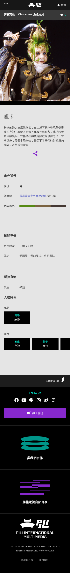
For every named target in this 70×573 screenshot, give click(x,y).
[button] (62, 5)
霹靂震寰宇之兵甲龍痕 (33, 195)
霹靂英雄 (9, 14)
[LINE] (31, 400)
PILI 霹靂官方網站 (35, 5)
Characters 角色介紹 (31, 14)
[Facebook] (16, 400)
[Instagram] (38, 400)
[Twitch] (53, 400)
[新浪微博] (46, 400)
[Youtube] (23, 400)
